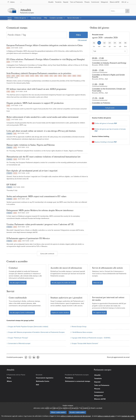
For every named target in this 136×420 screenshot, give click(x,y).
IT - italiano (11, 2)
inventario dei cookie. (128, 416)
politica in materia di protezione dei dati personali (76, 416)
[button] (124, 2)
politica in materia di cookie (106, 416)
